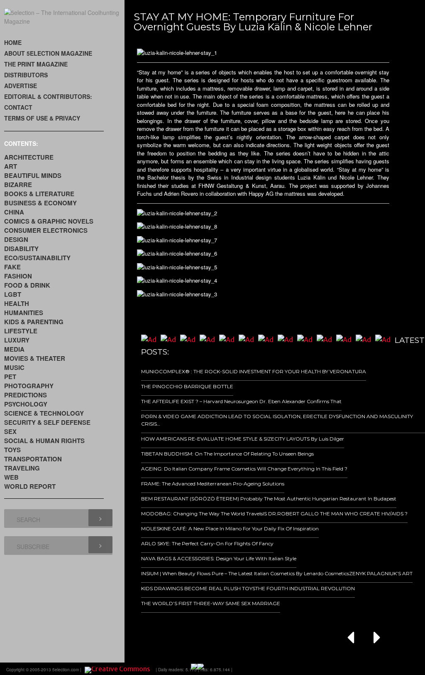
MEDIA (14, 349)
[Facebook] (328, 669)
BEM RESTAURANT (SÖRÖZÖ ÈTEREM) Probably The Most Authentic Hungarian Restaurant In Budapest (268, 498)
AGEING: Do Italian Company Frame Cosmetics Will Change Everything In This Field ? (244, 469)
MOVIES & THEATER (34, 358)
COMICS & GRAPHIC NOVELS (48, 221)
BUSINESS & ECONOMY (40, 202)
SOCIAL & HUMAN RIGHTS (44, 440)
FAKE (12, 266)
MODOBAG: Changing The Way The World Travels (202, 513)
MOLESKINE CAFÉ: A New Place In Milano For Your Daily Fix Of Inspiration (230, 528)
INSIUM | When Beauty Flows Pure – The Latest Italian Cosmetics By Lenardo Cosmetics (245, 573)
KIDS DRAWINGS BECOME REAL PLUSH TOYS (198, 588)
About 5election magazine (48, 53)
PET (10, 376)
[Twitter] (351, 669)
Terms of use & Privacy (42, 118)
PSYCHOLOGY (25, 404)
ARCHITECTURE (29, 157)
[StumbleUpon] (374, 669)
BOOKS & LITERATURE (39, 193)
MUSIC (14, 367)
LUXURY (16, 340)
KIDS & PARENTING (34, 321)
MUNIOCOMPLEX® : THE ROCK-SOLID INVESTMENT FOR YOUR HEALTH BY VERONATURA (253, 371)
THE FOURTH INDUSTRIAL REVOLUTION (305, 588)
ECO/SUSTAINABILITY (37, 257)
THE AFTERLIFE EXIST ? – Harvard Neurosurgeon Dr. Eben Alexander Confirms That (241, 401)
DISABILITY (21, 248)
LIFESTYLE (20, 330)
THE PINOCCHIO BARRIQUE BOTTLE (187, 386)
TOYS (12, 449)
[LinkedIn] (363, 669)
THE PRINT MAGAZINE (36, 64)
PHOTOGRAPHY (29, 385)
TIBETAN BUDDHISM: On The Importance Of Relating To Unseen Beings (227, 454)
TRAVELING (22, 468)
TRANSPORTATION (33, 458)
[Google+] (339, 669)
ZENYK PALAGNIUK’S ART (381, 573)
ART (10, 166)
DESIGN (16, 239)
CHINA (14, 212)
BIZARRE (18, 184)
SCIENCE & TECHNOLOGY (44, 413)
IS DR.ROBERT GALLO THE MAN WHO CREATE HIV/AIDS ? (335, 513)
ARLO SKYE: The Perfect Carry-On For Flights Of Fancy (207, 543)
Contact (18, 107)
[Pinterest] (386, 669)
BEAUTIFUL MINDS (32, 175)
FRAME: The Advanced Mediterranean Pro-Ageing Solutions (212, 483)
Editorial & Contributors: (48, 96)
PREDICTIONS (25, 394)
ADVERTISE (20, 85)
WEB (11, 477)
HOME (13, 42)
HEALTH (16, 303)
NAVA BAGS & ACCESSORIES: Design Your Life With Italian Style (218, 558)
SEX (10, 431)
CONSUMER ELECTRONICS (46, 230)
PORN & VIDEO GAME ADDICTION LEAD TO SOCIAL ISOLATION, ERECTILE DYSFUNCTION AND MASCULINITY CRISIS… (277, 420)
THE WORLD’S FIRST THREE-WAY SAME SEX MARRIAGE (210, 603)
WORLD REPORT (30, 486)
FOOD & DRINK (27, 285)
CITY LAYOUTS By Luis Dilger (309, 439)
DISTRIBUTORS (26, 75)
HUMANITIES (23, 312)
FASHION (18, 276)
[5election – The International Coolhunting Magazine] (64, 21)
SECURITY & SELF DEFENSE (47, 422)
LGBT (12, 294)
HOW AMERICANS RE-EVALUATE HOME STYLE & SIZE (207, 439)
